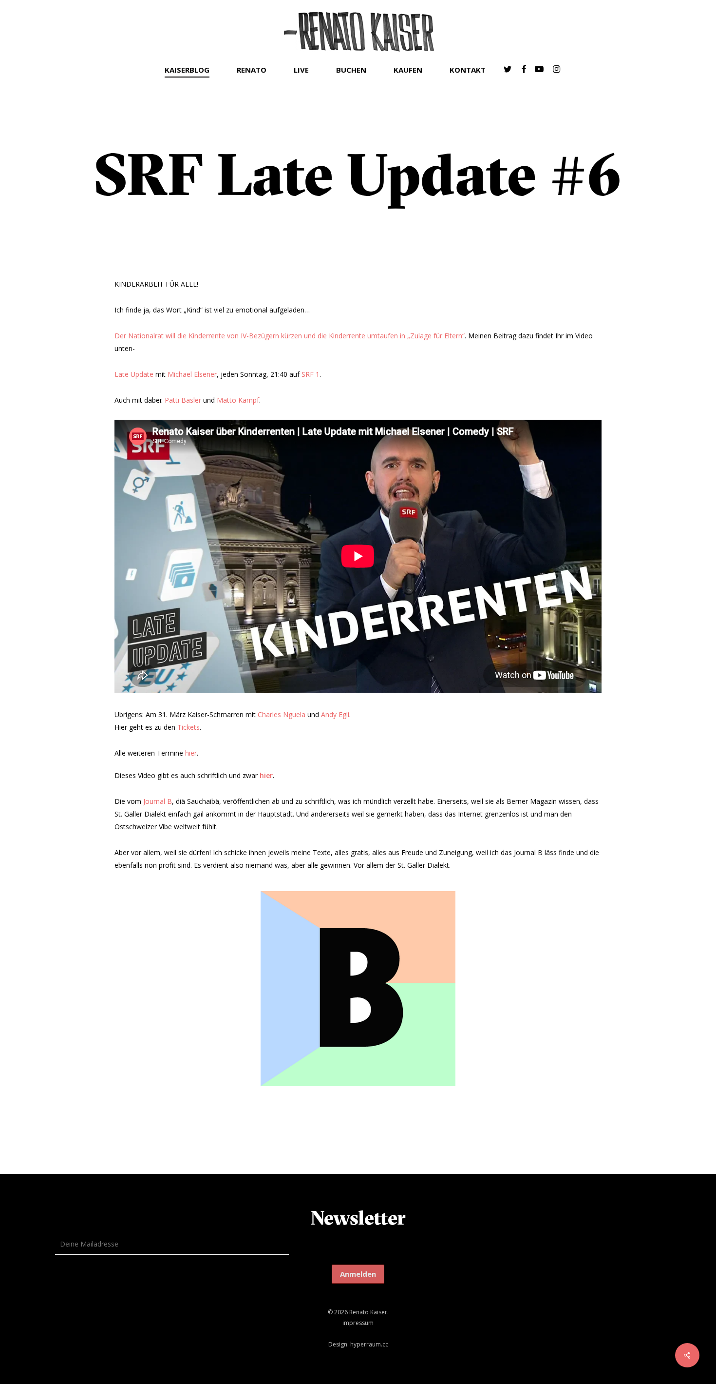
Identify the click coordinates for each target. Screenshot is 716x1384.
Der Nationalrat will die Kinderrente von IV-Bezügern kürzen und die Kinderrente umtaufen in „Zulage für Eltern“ (289, 335)
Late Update (133, 374)
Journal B (157, 801)
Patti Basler (183, 400)
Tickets (188, 727)
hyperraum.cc (369, 1344)
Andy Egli (335, 714)
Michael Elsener (192, 374)
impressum (358, 1323)
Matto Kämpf (238, 400)
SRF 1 (310, 374)
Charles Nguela (281, 714)
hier (191, 753)
